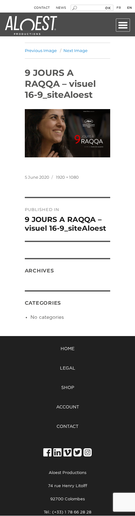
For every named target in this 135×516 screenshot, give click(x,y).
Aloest (31, 25)
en (129, 7)
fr (118, 7)
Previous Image (41, 50)
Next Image (75, 50)
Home (67, 349)
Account (67, 407)
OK (108, 8)
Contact (42, 7)
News (61, 7)
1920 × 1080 (67, 177)
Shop (67, 388)
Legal (67, 368)
